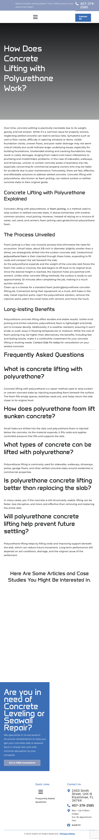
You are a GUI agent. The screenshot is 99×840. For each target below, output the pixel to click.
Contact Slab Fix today (46, 342)
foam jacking (58, 208)
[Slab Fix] (17, 782)
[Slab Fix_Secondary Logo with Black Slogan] (15, 16)
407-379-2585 (87, 5)
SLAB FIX (76, 825)
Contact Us (74, 784)
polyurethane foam (15, 256)
